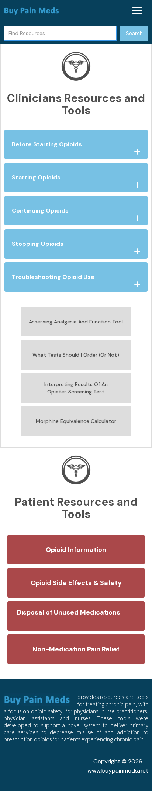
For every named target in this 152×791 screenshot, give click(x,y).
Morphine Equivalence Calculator (76, 421)
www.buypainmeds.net (117, 770)
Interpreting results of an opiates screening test (76, 388)
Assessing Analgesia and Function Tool (76, 321)
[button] (137, 11)
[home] (31, 11)
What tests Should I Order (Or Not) (75, 354)
